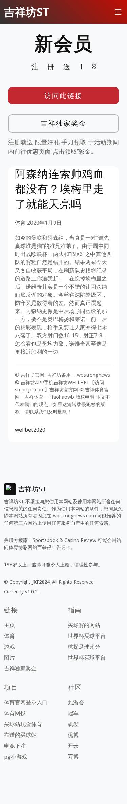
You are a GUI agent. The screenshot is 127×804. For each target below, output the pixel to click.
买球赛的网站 (84, 625)
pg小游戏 (15, 756)
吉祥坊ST (26, 11)
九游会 (76, 702)
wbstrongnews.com (74, 515)
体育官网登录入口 (25, 702)
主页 (9, 625)
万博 (73, 756)
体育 (20, 223)
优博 (73, 735)
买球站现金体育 (23, 724)
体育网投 (15, 713)
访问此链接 (63, 95)
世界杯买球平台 (87, 636)
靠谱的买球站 (20, 735)
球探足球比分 (84, 646)
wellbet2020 (30, 429)
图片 (9, 657)
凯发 (73, 724)
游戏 (9, 646)
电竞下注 (15, 745)
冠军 (73, 713)
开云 (73, 745)
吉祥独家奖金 (63, 123)
